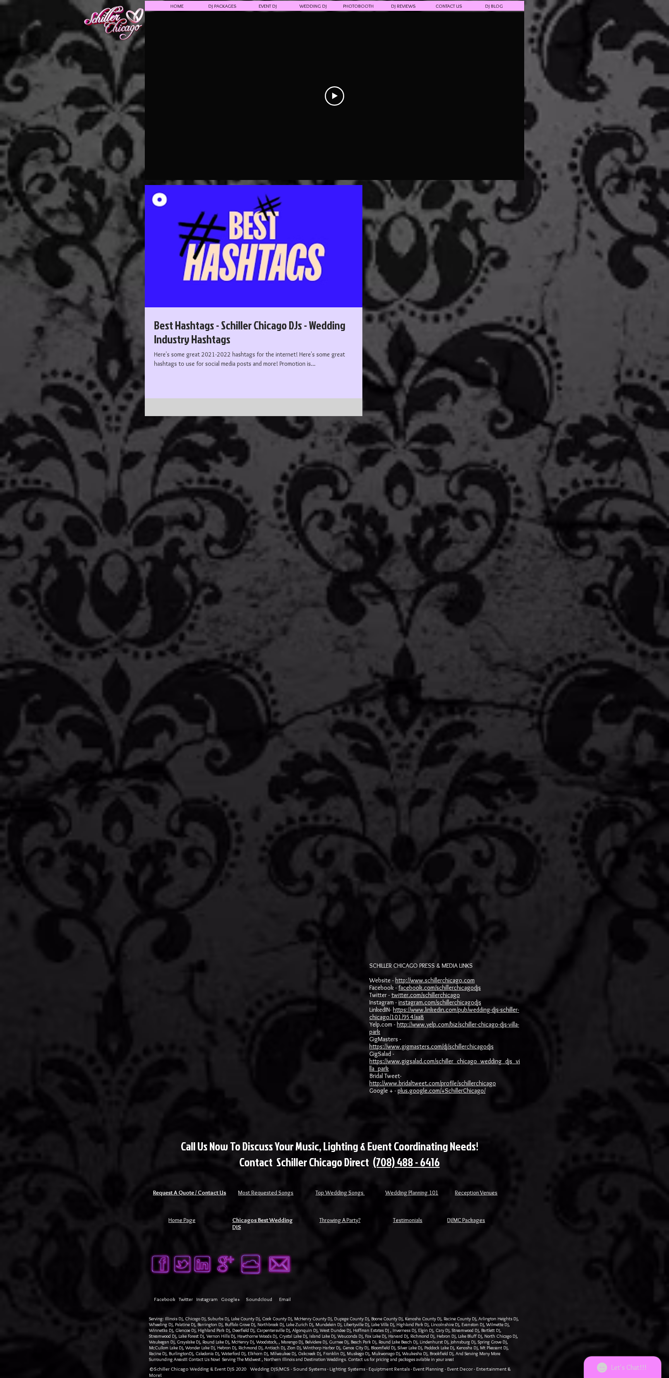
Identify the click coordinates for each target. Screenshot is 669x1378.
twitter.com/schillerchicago (425, 995)
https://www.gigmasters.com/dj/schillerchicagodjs (431, 1046)
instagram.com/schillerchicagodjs (439, 1002)
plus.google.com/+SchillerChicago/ (441, 1090)
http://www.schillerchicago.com (435, 980)
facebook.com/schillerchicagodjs (439, 987)
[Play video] (334, 96)
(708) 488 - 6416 (406, 1162)
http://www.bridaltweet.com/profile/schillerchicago (432, 1083)
